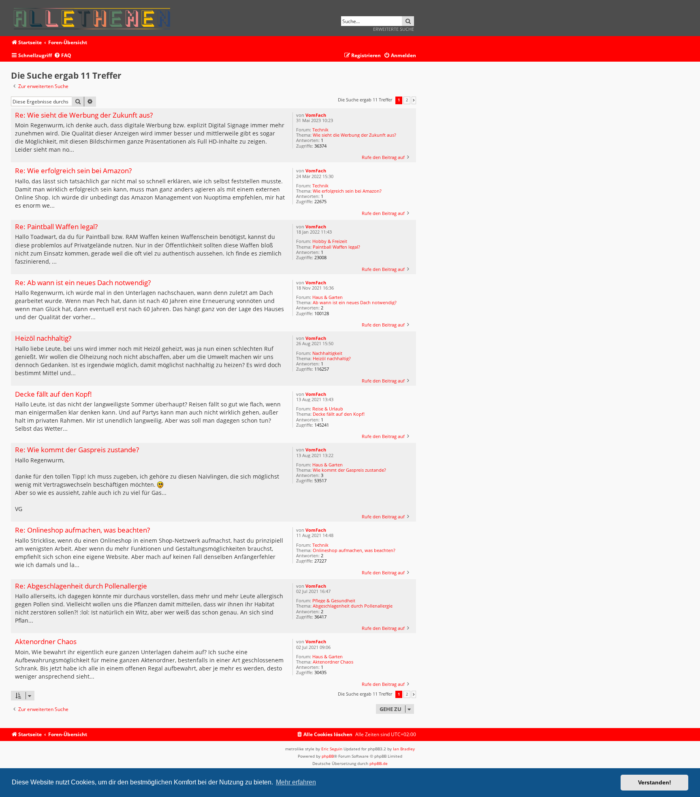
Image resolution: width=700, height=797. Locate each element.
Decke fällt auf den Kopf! (339, 414)
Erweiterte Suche (393, 29)
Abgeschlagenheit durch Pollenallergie (353, 605)
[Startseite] (94, 17)
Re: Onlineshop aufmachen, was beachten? (82, 530)
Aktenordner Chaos (333, 661)
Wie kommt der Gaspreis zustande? (349, 470)
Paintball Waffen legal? (336, 246)
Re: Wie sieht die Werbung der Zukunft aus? (84, 115)
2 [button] (407, 100)
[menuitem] (62, 55)
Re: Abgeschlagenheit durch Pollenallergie (81, 586)
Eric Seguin (331, 749)
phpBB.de (378, 763)
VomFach (315, 115)
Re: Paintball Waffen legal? (56, 227)
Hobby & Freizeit (329, 241)
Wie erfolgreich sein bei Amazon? (347, 190)
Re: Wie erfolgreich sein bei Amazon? (73, 171)
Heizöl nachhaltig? (332, 358)
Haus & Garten (327, 297)
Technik (320, 129)
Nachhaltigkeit (327, 353)
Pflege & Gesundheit (333, 600)
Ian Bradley (404, 749)
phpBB (328, 756)
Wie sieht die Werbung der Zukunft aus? (354, 134)
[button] (414, 100)
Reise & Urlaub (327, 408)
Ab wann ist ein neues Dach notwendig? (355, 302)
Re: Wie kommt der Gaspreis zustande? (77, 450)
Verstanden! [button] (654, 782)
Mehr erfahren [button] (296, 782)
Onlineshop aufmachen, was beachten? (354, 550)
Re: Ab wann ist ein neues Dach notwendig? (83, 283)
